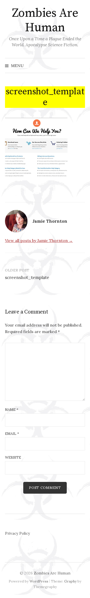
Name (11, 409)
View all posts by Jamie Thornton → (39, 240)
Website (13, 457)
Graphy (70, 581)
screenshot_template (27, 277)
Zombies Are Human (45, 20)
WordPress (39, 581)
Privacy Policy (17, 533)
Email (12, 433)
